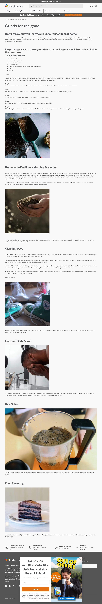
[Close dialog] (80, 559)
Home (6, 19)
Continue (35, 589)
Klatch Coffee (12, 598)
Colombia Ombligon (73, 15)
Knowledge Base (13, 19)
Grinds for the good (22, 19)
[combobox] (56, 6)
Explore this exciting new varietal (52, 15)
